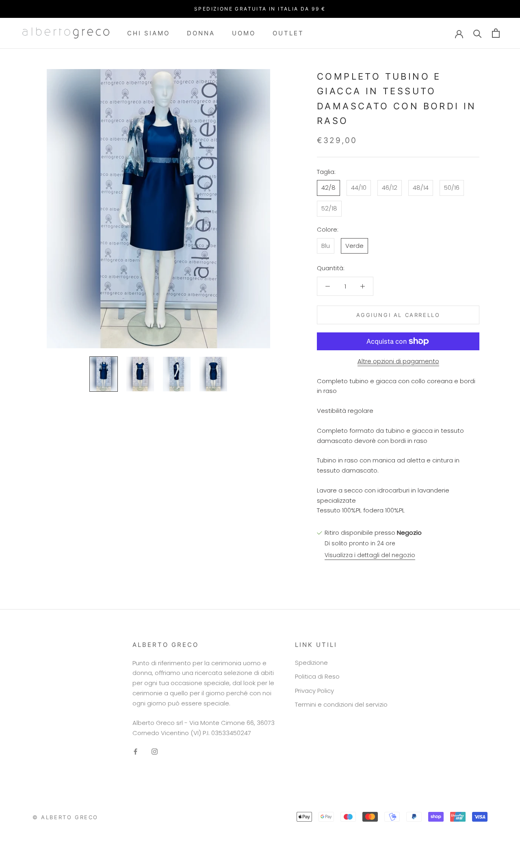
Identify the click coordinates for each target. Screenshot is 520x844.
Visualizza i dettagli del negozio (370, 555)
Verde (354, 245)
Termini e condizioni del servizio (341, 704)
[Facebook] (135, 751)
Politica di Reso (317, 676)
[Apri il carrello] (496, 33)
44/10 (358, 187)
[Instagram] (155, 751)
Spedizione (311, 662)
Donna (201, 33)
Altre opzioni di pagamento (398, 361)
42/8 (328, 187)
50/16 (451, 187)
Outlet (288, 33)
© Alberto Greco (65, 817)
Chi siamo (148, 33)
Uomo (244, 33)
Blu (325, 245)
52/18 (329, 208)
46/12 (389, 187)
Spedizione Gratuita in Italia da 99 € (260, 9)
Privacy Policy (314, 690)
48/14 (421, 187)
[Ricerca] (477, 33)
